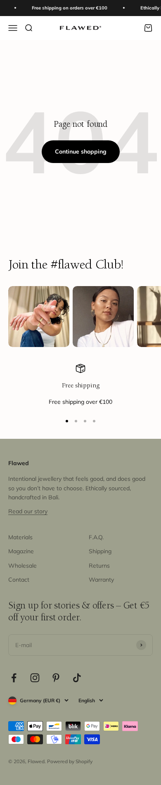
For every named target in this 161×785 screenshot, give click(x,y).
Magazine (21, 551)
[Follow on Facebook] (13, 677)
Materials (20, 537)
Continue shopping (81, 151)
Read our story (27, 511)
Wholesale (22, 565)
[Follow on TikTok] (77, 677)
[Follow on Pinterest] (56, 677)
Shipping (100, 551)
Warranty (101, 579)
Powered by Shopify (69, 761)
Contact (18, 579)
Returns (99, 565)
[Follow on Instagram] (34, 677)
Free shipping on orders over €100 (67, 8)
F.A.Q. (96, 537)
